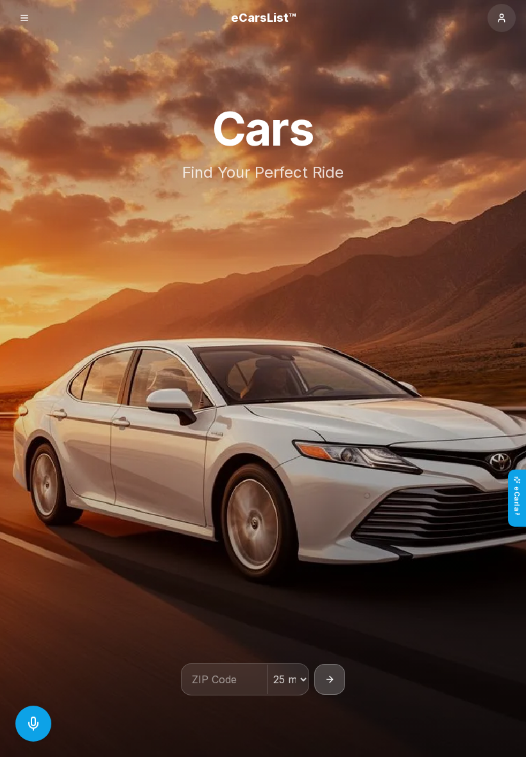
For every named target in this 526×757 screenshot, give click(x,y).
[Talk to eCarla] (33, 724)
